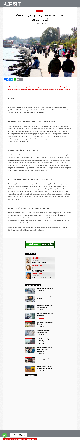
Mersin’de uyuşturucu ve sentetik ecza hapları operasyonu (44, 349)
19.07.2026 (41, 370)
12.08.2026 (41, 301)
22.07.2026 (41, 343)
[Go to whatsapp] (4, 435)
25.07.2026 (41, 334)
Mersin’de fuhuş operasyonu (45, 288)
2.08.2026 (41, 326)
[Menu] (73, 8)
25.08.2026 (41, 290)
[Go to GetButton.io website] (5, 439)
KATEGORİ (39, 11)
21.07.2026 (41, 362)
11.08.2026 (41, 309)
